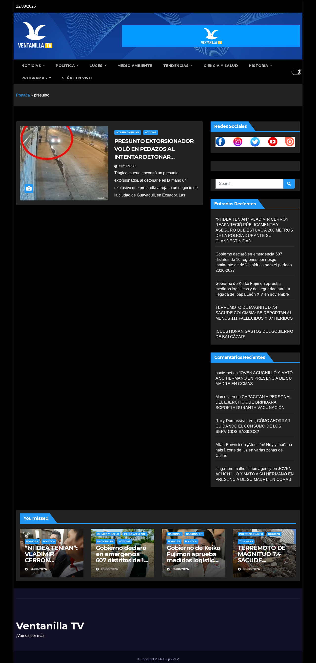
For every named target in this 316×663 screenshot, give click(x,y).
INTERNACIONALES (127, 132)
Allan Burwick (228, 445)
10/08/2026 (251, 569)
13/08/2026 (109, 569)
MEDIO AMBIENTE (135, 65)
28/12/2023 (128, 166)
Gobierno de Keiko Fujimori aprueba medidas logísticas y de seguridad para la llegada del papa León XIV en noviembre (253, 288)
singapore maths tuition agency (244, 469)
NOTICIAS (31, 65)
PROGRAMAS (34, 78)
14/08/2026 (38, 569)
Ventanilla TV (50, 626)
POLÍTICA (66, 65)
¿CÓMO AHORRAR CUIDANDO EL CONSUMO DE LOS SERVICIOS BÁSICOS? (253, 426)
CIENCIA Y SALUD (221, 65)
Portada (23, 95)
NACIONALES (105, 541)
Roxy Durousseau (232, 421)
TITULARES (246, 541)
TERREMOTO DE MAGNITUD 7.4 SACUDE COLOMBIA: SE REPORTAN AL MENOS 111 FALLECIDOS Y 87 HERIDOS (254, 312)
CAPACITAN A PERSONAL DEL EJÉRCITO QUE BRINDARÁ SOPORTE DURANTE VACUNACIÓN (254, 402)
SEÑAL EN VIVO (77, 78)
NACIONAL (174, 534)
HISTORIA (259, 65)
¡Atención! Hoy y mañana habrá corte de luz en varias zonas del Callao (254, 450)
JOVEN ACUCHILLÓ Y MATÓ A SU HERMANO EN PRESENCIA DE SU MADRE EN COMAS (254, 378)
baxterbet (224, 373)
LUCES (97, 65)
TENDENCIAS (176, 65)
